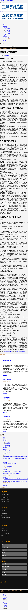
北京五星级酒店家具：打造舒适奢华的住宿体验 (14, 458)
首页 (1, 48)
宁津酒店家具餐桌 (7, 398)
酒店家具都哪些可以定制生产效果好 (11, 473)
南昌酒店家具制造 (8, 351)
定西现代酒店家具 (7, 379)
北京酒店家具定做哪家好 (9, 466)
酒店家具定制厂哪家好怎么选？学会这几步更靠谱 (15, 481)
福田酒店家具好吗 (20, 351)
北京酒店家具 (3, 0)
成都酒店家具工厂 (7, 360)
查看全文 (5, 375)
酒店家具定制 (10, 0)
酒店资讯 (5, 48)
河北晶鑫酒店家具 (7, 416)
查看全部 (2, 487)
